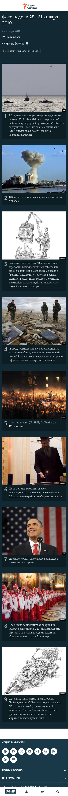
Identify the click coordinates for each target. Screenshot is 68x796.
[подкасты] (26, 791)
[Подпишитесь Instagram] (45, 751)
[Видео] (42, 791)
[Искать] (57, 791)
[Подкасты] (5, 759)
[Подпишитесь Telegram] (37, 751)
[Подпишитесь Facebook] (13, 751)
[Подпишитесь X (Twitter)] (21, 751)
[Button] (11, 38)
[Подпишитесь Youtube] (29, 751)
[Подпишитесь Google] (5, 751)
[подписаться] (13, 759)
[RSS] (54, 751)
